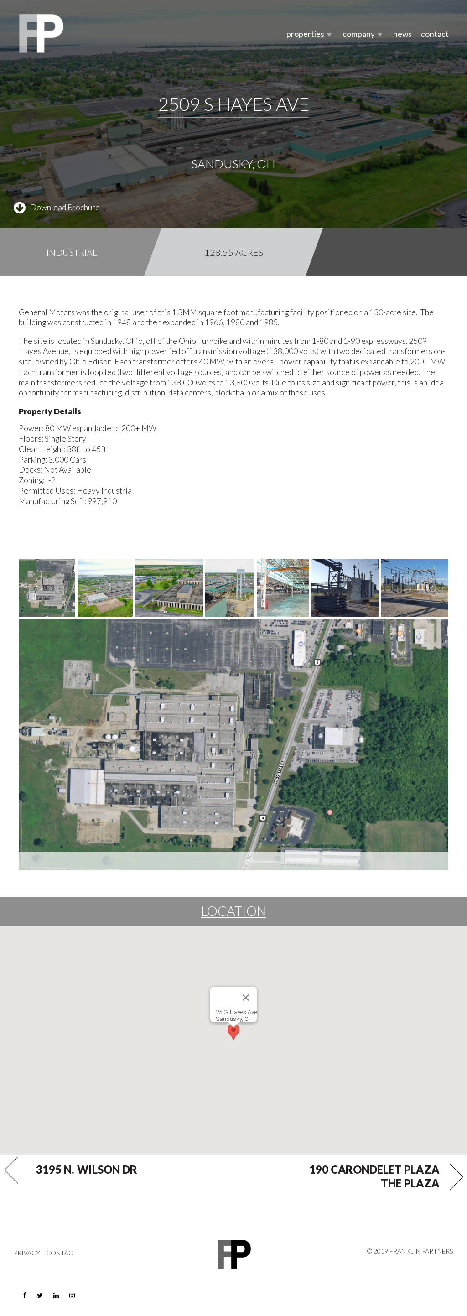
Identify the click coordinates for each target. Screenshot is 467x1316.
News (402, 34)
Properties (305, 34)
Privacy (27, 1253)
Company (358, 34)
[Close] (246, 998)
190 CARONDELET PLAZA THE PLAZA (374, 1176)
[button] (233, 1032)
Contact (435, 34)
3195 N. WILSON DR (87, 1169)
